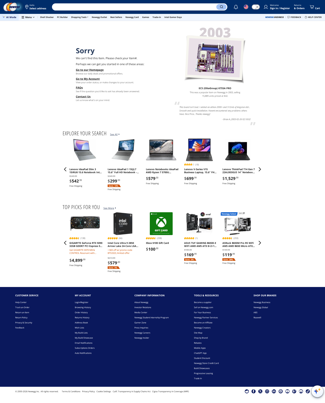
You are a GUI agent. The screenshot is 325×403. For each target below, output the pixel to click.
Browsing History (83, 307)
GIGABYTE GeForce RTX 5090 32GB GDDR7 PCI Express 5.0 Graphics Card (85, 244)
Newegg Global (261, 307)
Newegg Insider (141, 337)
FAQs (79, 87)
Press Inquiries (141, 327)
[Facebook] (253, 391)
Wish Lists (79, 327)
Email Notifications (83, 342)
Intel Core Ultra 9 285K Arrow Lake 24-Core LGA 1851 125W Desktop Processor (122, 244)
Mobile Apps (200, 348)
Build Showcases (202, 368)
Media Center (140, 312)
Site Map (198, 332)
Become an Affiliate (203, 322)
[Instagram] (267, 391)
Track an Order (22, 307)
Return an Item (22, 312)
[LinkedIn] (274, 391)
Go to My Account (88, 79)
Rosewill (257, 317)
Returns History (82, 317)
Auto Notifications (83, 353)
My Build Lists (81, 332)
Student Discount (202, 358)
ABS (255, 312)
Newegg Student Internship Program (151, 317)
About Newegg (141, 302)
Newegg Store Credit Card (206, 363)
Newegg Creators (202, 327)
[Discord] (301, 391)
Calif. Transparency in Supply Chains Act (131, 391)
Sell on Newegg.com (203, 307)
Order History (81, 312)
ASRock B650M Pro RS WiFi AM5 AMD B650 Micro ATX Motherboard (238, 244)
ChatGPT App (200, 353)
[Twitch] (294, 391)
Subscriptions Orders (85, 348)
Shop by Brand (201, 337)
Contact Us (83, 96)
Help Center (21, 302)
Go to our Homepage (90, 70)
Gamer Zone (140, 322)
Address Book (81, 322)
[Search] (221, 7)
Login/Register (81, 302)
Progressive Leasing (203, 373)
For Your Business (202, 312)
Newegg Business (262, 302)
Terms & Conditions (71, 391)
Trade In (198, 378)
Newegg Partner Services (206, 317)
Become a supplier (203, 302)
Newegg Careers (142, 332)
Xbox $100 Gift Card (157, 243)
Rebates (198, 342)
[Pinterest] (280, 391)
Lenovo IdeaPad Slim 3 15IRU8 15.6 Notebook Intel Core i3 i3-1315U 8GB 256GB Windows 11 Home (85, 171)
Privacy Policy (88, 391)
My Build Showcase (84, 337)
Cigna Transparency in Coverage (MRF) (170, 391)
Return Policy (21, 317)
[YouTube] (287, 391)
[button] (36, 7)
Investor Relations (142, 307)
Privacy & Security (23, 322)
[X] (260, 391)
